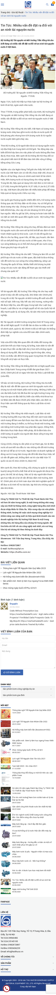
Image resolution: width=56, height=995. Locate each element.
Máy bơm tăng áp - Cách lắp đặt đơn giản (29, 824)
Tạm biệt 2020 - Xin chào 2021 (24, 766)
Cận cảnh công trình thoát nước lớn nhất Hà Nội (31, 807)
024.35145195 (11, 941)
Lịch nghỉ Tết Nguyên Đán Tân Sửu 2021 (28, 759)
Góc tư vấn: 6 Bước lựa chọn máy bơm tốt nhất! (31, 870)
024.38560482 (11, 938)
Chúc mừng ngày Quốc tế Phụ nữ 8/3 (20, 588)
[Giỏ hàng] (52, 5)
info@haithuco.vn (15, 951)
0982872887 (14, 945)
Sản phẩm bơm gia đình (14, 695)
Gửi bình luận (13, 672)
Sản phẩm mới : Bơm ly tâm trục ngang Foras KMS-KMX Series (28, 582)
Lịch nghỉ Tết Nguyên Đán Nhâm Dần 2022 (22, 572)
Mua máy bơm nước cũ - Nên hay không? (29, 861)
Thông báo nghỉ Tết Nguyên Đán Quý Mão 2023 (24, 568)
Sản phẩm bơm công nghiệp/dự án (19, 689)
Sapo (34, 986)
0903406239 (14, 948)
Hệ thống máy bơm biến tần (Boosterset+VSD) (24, 577)
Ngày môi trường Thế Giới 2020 (25, 889)
